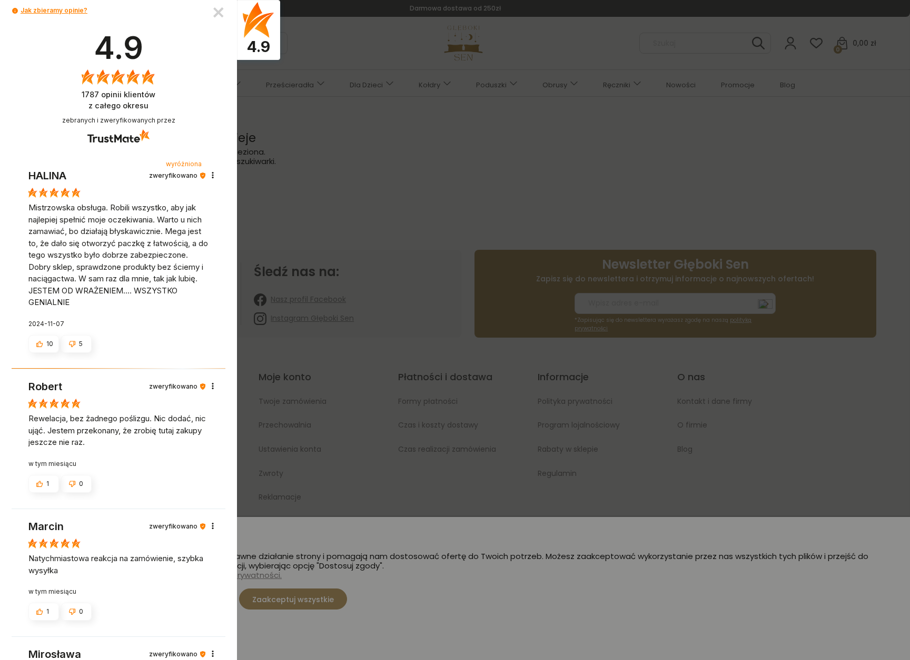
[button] (15, 10)
